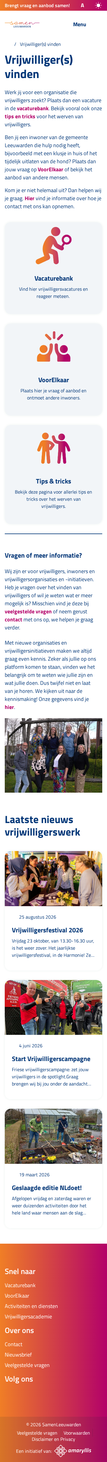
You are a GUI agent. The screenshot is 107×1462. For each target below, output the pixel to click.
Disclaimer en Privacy (53, 1439)
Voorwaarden (77, 1432)
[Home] (8, 44)
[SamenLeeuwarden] (22, 24)
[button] (77, 5)
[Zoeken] (54, 24)
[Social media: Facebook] (12, 1395)
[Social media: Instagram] (28, 1395)
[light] (98, 5)
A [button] (82, 5)
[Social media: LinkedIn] (45, 1395)
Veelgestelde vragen (37, 1432)
